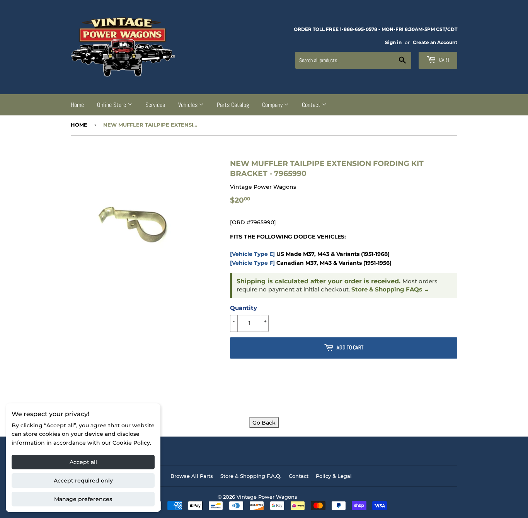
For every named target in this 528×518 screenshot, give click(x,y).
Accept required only (83, 480)
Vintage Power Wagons (267, 497)
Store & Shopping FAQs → (390, 289)
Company (273, 105)
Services (155, 105)
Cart (444, 59)
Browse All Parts (191, 476)
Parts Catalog (233, 105)
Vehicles (188, 105)
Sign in (393, 42)
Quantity (243, 307)
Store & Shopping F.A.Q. (250, 476)
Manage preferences (83, 499)
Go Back (264, 422)
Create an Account (435, 42)
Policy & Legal (334, 476)
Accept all (83, 462)
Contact (312, 105)
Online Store (112, 105)
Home (77, 105)
